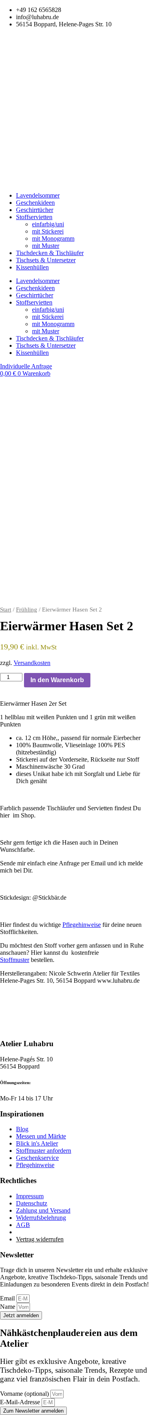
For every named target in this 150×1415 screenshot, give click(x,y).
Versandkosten (32, 662)
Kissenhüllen (32, 267)
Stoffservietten (34, 217)
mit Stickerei (48, 231)
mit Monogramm (53, 238)
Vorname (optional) (25, 1393)
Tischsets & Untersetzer (46, 260)
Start (5, 609)
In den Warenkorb (57, 680)
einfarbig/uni (48, 224)
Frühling (26, 609)
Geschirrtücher (34, 209)
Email (8, 1298)
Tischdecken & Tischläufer (50, 252)
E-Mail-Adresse (21, 1402)
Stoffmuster (14, 959)
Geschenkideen (35, 202)
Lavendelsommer (38, 195)
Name (8, 1306)
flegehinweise (81, 924)
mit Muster (45, 245)
